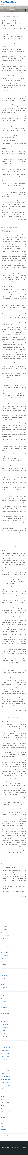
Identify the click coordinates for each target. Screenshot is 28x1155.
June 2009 (3, 1004)
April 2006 (3, 1065)
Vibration (6, 231)
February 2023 (4, 923)
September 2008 (5, 1016)
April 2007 (3, 1039)
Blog (18, 16)
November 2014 (5, 949)
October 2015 (4, 944)
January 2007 (4, 1044)
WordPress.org (4, 1135)
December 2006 (5, 1047)
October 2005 (4, 1082)
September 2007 (5, 1027)
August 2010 (4, 972)
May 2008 (3, 1018)
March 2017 (3, 938)
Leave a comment (22, 219)
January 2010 (4, 987)
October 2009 (4, 995)
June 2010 (3, 975)
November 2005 (5, 1079)
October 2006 (4, 1050)
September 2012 (5, 955)
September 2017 (5, 935)
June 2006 (3, 1059)
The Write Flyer (8, 2)
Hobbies (5, 551)
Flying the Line (17, 227)
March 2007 (4, 1041)
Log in (2, 1126)
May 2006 (3, 1062)
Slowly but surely (9, 867)
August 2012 (4, 958)
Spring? (5, 722)
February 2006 (4, 1070)
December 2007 (5, 1021)
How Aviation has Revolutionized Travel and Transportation (13, 23)
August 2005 (4, 1088)
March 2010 (3, 984)
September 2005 (5, 1085)
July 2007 (3, 1030)
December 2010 (5, 970)
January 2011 (4, 967)
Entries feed (3, 1129)
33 (17, 907)
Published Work (4, 1111)
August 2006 (4, 1056)
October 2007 (4, 1024)
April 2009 (3, 1010)
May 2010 (3, 978)
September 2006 (5, 1053)
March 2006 (4, 1067)
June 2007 (3, 1033)
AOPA (3, 1114)
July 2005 (3, 1091)
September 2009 (5, 998)
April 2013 (3, 952)
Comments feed (5, 1132)
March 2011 (3, 964)
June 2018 (3, 929)
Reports (3, 1117)
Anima (13, 1151)
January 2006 (4, 1073)
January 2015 (4, 946)
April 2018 (3, 932)
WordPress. (19, 1151)
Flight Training (4, 1102)
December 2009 (5, 990)
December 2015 (4, 941)
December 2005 (5, 1076)
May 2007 (3, 1036)
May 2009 (3, 1007)
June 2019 (3, 926)
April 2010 (3, 981)
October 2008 (4, 1013)
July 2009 (3, 1001)
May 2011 (3, 961)
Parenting (20, 546)
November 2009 (5, 993)
